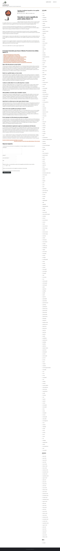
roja (43, 371)
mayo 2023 (45, 530)
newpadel (44, 273)
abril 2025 (44, 485)
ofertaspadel (45, 283)
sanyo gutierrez (45, 387)
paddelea (44, 290)
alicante (44, 37)
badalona (44, 54)
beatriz (44, 62)
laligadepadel (45, 200)
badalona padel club (46, 56)
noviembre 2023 (45, 519)
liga (43, 202)
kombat (44, 196)
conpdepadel (45, 98)
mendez (44, 243)
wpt (43, 448)
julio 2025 (44, 479)
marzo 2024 (45, 511)
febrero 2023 (45, 536)
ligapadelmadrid (45, 206)
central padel (45, 88)
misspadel (44, 253)
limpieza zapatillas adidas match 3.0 (13, 136)
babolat (44, 52)
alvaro (44, 41)
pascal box (44, 349)
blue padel (44, 74)
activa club (44, 19)
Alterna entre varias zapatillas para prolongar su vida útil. (14, 60)
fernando (44, 143)
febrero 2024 (45, 513)
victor (44, 434)
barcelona (44, 60)
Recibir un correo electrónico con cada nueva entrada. (11, 170)
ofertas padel (45, 281)
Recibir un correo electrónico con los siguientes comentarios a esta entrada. (15, 168)
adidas (44, 23)
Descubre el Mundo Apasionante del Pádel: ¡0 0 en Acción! (13, 140)
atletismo (44, 48)
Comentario (5, 147)
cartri (44, 86)
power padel (45, 355)
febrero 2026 (45, 466)
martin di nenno (45, 231)
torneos (44, 414)
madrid (44, 208)
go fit (44, 157)
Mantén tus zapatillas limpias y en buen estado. (12, 55)
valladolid (44, 426)
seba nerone (45, 389)
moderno (22, 136)
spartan (44, 399)
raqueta (44, 363)
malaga (44, 210)
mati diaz (44, 235)
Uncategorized (45, 420)
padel (44, 294)
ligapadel (44, 204)
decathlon (44, 107)
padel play (44, 318)
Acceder (44, 542)
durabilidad (14, 135)
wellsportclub (45, 442)
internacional (45, 174)
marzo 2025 (45, 487)
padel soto (44, 326)
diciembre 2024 (45, 493)
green (44, 161)
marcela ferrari (45, 220)
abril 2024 (44, 509)
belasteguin (45, 66)
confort (4, 135)
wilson (44, 444)
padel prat (44, 320)
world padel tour (45, 446)
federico (44, 141)
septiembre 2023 (46, 523)
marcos (44, 222)
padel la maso (45, 308)
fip (43, 151)
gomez (44, 159)
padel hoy (44, 304)
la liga (44, 198)
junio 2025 (44, 481)
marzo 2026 (45, 464)
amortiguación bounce (31, 134)
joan (43, 182)
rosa (43, 373)
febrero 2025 (45, 489)
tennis (44, 410)
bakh (43, 58)
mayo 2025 (45, 483)
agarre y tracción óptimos (17, 134)
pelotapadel (45, 351)
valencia (44, 424)
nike (43, 275)
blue (43, 72)
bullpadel (44, 78)
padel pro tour (45, 324)
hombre (44, 170)
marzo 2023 (45, 534)
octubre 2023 (45, 521)
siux (43, 397)
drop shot (44, 121)
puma (44, 361)
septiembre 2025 (46, 475)
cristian (44, 100)
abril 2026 (44, 462)
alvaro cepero (45, 43)
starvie (44, 403)
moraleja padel (45, 259)
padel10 (44, 334)
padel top (44, 332)
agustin (44, 25)
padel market (45, 310)
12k (43, 13)
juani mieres (45, 192)
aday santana (45, 21)
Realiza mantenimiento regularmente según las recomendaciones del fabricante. (18, 62)
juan (43, 186)
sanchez (44, 383)
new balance (45, 271)
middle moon (45, 245)
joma (43, 184)
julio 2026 (44, 456)
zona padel (44, 450)
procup (44, 359)
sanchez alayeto (45, 385)
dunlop (44, 123)
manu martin (45, 212)
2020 (44, 15)
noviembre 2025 (45, 471)
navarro (44, 267)
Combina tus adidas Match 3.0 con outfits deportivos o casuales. (15, 56)
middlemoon (45, 247)
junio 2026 (44, 458)
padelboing (44, 338)
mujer (44, 261)
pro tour (44, 357)
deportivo (44, 113)
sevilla (44, 393)
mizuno (44, 255)
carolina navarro (45, 82)
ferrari (44, 147)
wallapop (44, 440)
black (43, 68)
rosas (44, 375)
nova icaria (44, 277)
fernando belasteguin (46, 145)
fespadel (44, 149)
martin (44, 229)
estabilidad (18, 135)
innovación (25, 135)
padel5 (44, 336)
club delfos (44, 92)
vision (44, 436)
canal (43, 80)
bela (43, 64)
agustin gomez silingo (46, 27)
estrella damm (45, 137)
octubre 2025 (45, 473)
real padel (44, 369)
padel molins (45, 312)
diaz (43, 117)
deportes (44, 109)
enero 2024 (45, 515)
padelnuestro (45, 340)
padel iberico (45, 306)
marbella (44, 216)
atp (43, 50)
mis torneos (45, 251)
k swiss (44, 194)
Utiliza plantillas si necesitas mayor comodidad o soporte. (14, 57)
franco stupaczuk (45, 153)
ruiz (43, 379)
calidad (37, 134)
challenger (44, 90)
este (43, 135)
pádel (36, 136)
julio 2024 (44, 503)
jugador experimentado (31, 135)
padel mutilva (45, 314)
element (44, 125)
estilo (22, 135)
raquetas (44, 365)
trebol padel (45, 416)
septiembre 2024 (46, 499)
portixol (44, 353)
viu (43, 438)
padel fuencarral (45, 302)
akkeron (44, 29)
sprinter (44, 401)
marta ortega (45, 227)
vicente (44, 432)
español (44, 133)
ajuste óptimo (24, 134)
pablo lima (44, 288)
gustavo (44, 163)
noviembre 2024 (45, 495)
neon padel (44, 269)
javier (44, 178)
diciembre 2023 (45, 517)
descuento (44, 115)
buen (43, 76)
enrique (44, 131)
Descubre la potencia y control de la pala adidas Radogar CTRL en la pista (27, 141)
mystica (44, 265)
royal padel (44, 377)
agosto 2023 (45, 525)
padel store (45, 328)
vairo (43, 422)
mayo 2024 (45, 507)
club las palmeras (45, 94)
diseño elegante (8, 135)
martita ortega (45, 233)
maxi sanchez (45, 241)
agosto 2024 (45, 501)
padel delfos (45, 300)
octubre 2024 (45, 497)
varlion (44, 428)
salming (44, 381)
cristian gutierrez (45, 102)
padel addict (45, 298)
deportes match (45, 111)
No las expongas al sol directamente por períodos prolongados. (15, 61)
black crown (45, 70)
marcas (44, 218)
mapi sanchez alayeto (46, 214)
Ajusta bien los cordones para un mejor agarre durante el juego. (15, 59)
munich (44, 263)
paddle (44, 292)
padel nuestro (45, 316)
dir (43, 119)
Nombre (4, 155)
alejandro (44, 33)
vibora (44, 430)
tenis (43, 408)
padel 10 (44, 296)
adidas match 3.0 (9, 134)
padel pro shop (45, 322)
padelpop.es (6, 5)
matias (44, 237)
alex (43, 35)
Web (3, 160)
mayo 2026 (45, 460)
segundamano (45, 391)
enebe (44, 129)
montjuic (44, 257)
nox (43, 279)
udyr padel (44, 418)
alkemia (44, 39)
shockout (44, 395)
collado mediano (45, 96)
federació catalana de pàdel (47, 139)
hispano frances (45, 168)
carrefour (44, 84)
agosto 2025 (45, 477)
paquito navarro (45, 347)
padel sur (44, 330)
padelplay (44, 342)
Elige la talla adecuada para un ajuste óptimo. (12, 54)
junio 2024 (44, 505)
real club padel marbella (46, 367)
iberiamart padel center (46, 172)
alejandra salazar (45, 31)
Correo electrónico (6, 157)
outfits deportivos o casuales (29, 136)
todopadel (44, 412)
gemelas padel (45, 155)
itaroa (44, 176)
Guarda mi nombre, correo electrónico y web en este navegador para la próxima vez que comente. (18, 164)
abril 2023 (44, 532)
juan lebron (44, 188)
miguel (44, 249)
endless (44, 127)
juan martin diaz (45, 190)
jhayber (44, 180)
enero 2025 (45, 491)
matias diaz (45, 239)
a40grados (44, 17)
